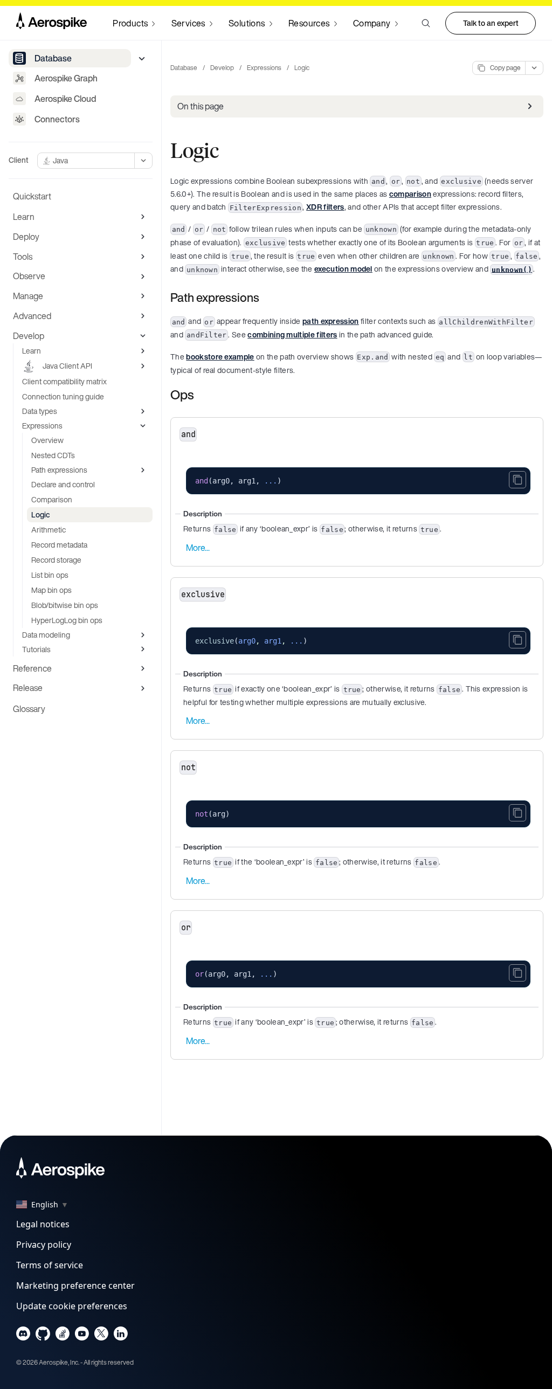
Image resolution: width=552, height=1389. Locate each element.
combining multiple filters (292, 334)
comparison (410, 193)
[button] (425, 23)
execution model (343, 268)
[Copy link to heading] (266, 297)
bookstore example (220, 356)
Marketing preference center (75, 1285)
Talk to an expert (491, 23)
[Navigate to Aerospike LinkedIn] (120, 1335)
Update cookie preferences (71, 1306)
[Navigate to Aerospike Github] (43, 1335)
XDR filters (325, 206)
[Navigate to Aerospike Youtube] (81, 1335)
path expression (330, 321)
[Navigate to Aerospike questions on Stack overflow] (62, 1335)
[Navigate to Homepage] (51, 23)
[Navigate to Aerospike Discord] (23, 1335)
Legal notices (43, 1224)
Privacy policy (43, 1244)
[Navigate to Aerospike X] (101, 1335)
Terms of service (49, 1265)
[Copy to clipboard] (517, 479)
